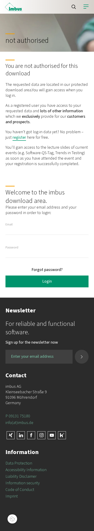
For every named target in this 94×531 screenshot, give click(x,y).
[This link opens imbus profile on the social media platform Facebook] (31, 435)
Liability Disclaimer (21, 476)
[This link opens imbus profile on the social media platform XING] (11, 435)
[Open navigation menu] (86, 7)
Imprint (11, 496)
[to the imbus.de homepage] (13, 6)
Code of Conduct (19, 490)
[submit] (82, 357)
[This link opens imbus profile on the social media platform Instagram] (41, 435)
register (19, 137)
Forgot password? (47, 270)
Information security (22, 483)
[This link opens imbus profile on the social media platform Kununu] (62, 435)
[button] (74, 7)
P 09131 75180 (17, 416)
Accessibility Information (26, 470)
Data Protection (18, 463)
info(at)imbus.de (19, 423)
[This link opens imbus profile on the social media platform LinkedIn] (21, 435)
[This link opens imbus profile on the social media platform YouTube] (52, 435)
